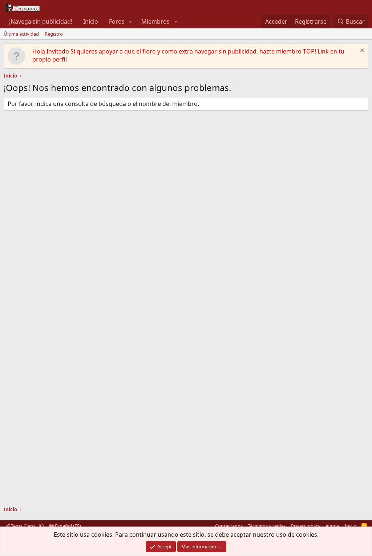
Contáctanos (229, 526)
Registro (54, 34)
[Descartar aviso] (361, 51)
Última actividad (21, 34)
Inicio (90, 21)
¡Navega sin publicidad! (40, 21)
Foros (117, 21)
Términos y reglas (267, 526)
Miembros (155, 21)
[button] (130, 21)
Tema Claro (23, 526)
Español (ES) (67, 526)
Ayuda (332, 526)
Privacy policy (305, 526)
